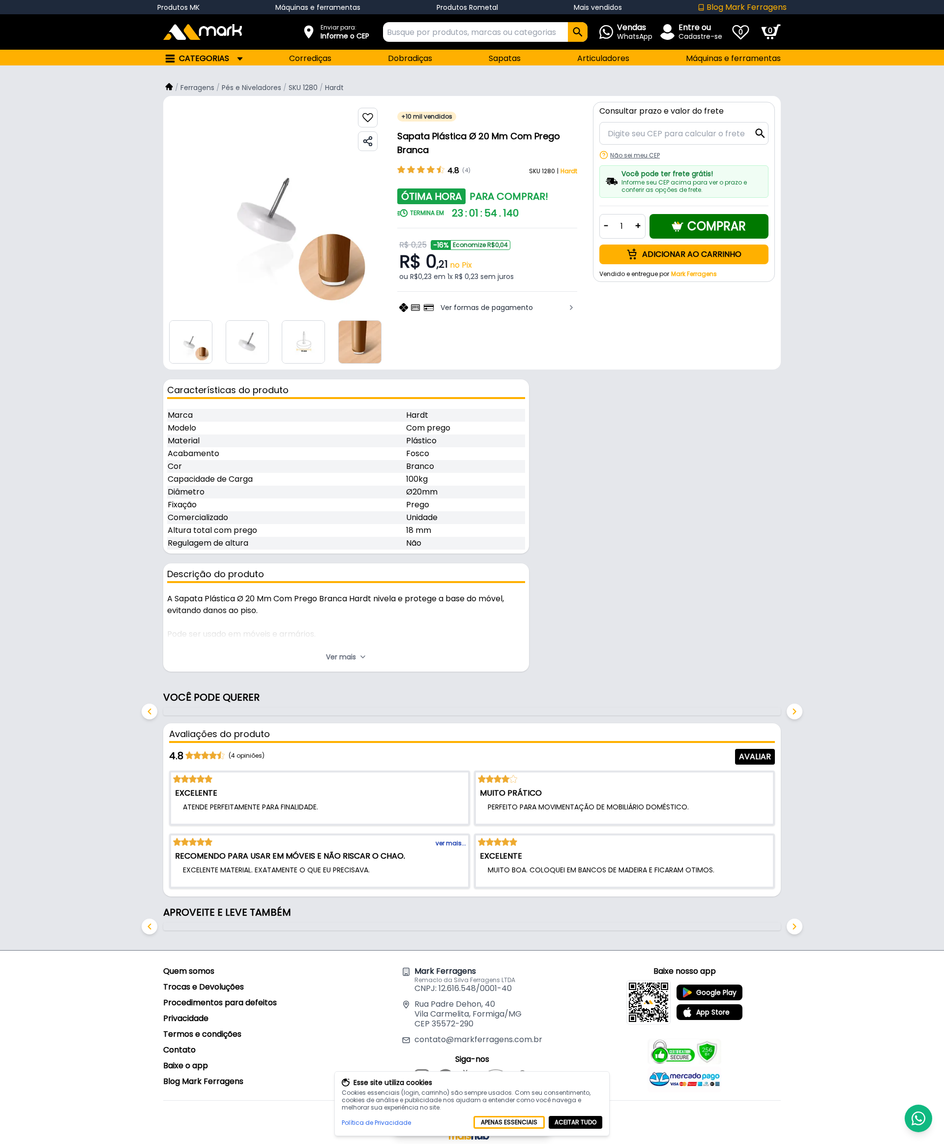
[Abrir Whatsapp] (918, 1118)
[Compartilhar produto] (368, 141)
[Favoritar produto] (368, 117)
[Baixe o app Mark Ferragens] (648, 1002)
